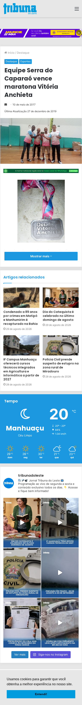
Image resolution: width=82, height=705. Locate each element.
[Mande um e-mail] (5, 104)
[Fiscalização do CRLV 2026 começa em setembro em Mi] (22, 623)
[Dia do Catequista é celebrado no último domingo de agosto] (61, 297)
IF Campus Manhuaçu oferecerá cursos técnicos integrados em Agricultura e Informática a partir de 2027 (21, 369)
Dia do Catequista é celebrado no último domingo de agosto (58, 316)
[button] (74, 684)
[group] (41, 33)
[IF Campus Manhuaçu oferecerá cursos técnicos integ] (60, 523)
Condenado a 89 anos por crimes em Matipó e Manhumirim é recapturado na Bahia (20, 318)
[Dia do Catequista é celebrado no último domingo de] (22, 523)
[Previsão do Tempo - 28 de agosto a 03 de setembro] (60, 573)
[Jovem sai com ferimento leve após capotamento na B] (60, 623)
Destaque (23, 52)
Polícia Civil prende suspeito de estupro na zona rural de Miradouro (61, 365)
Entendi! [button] (41, 694)
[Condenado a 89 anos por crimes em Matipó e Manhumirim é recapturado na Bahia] (21, 297)
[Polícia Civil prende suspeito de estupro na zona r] (22, 573)
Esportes (25, 61)
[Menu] (77, 10)
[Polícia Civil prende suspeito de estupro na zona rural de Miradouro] (61, 345)
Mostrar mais (40, 256)
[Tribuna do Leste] (20, 8)
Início (11, 52)
